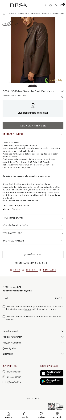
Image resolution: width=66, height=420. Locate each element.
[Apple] (51, 373)
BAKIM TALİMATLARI (13, 241)
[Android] (51, 381)
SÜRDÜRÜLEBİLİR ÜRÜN (15, 225)
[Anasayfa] (5, 13)
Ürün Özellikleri (13, 134)
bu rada (28, 309)
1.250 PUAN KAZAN (13, 218)
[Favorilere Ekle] (62, 91)
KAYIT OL (59, 298)
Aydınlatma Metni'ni (51, 316)
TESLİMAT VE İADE (12, 233)
